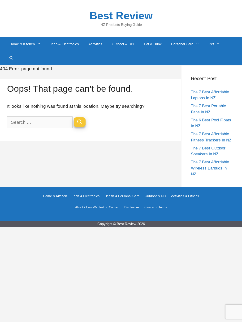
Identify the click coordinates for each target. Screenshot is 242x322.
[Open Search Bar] (11, 58)
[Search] (80, 122)
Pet (211, 44)
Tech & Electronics (64, 44)
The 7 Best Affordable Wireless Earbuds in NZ (210, 168)
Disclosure (131, 207)
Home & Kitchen (22, 44)
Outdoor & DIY (123, 44)
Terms (163, 207)
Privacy (148, 207)
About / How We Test (89, 207)
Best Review (121, 16)
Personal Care (182, 44)
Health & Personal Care (122, 196)
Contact (114, 207)
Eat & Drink (153, 44)
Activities (95, 44)
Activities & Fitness (185, 196)
